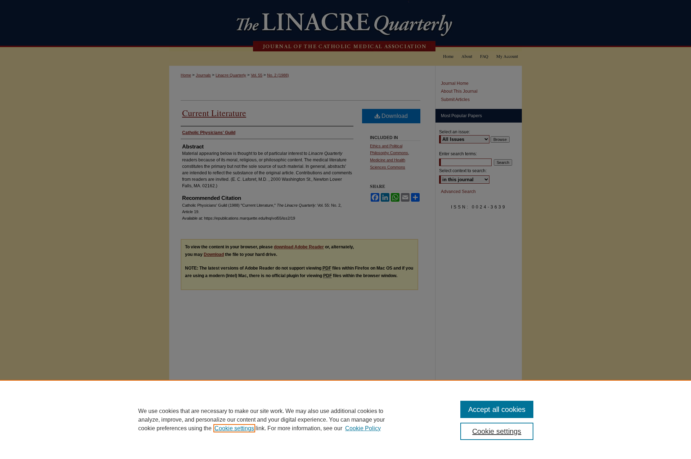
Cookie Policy (363, 428)
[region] (345, 419)
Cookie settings (234, 428)
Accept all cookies (496, 409)
